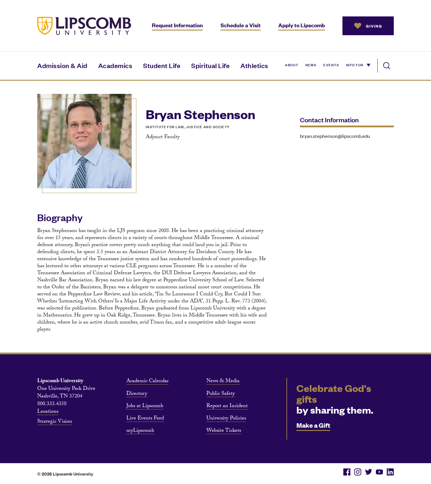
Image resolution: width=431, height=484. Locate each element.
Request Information (177, 25)
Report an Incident (227, 406)
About (291, 64)
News (311, 64)
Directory (136, 394)
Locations (47, 412)
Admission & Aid (62, 65)
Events (331, 64)
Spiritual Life (210, 65)
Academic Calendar (147, 381)
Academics (115, 65)
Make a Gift (313, 425)
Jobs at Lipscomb (144, 406)
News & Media (223, 381)
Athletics (254, 65)
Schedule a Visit (240, 25)
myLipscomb (140, 431)
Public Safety (220, 394)
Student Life (161, 65)
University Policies (226, 419)
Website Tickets (223, 431)
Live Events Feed (145, 419)
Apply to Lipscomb (301, 25)
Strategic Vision (54, 422)
